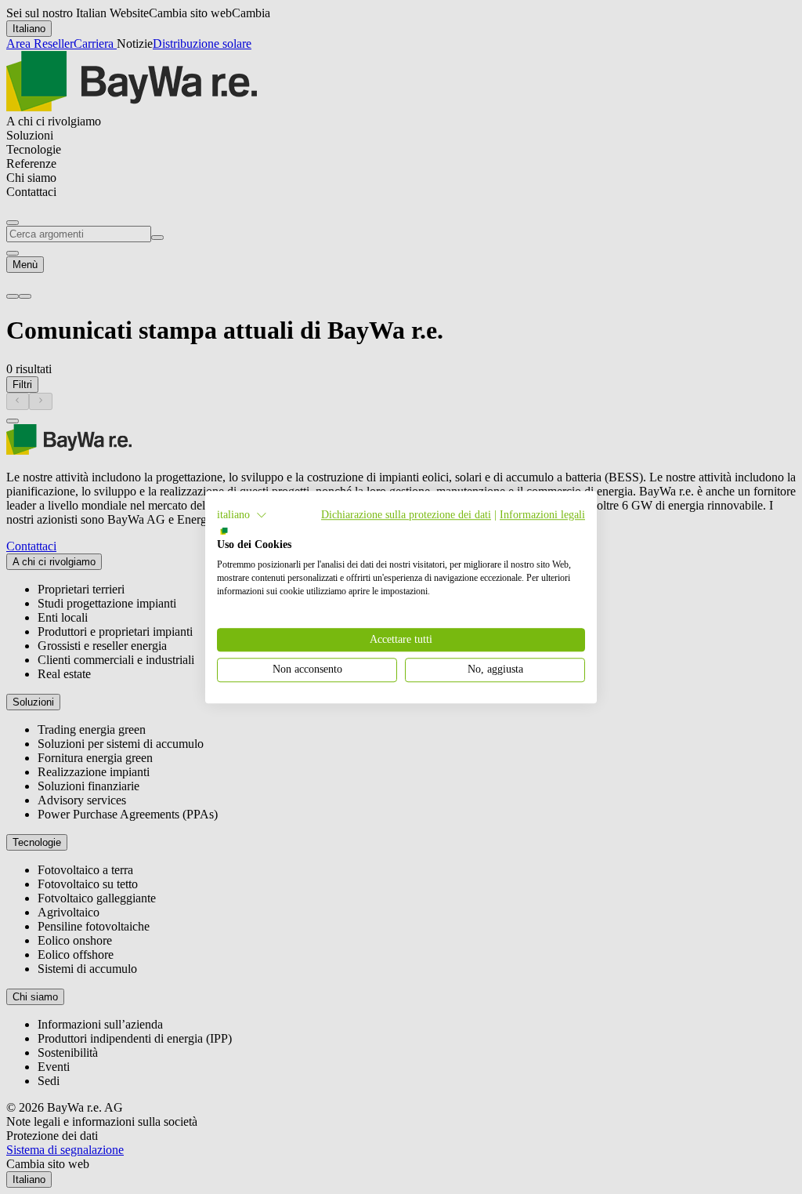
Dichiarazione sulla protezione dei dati (406, 515)
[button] (242, 515)
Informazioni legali (542, 515)
